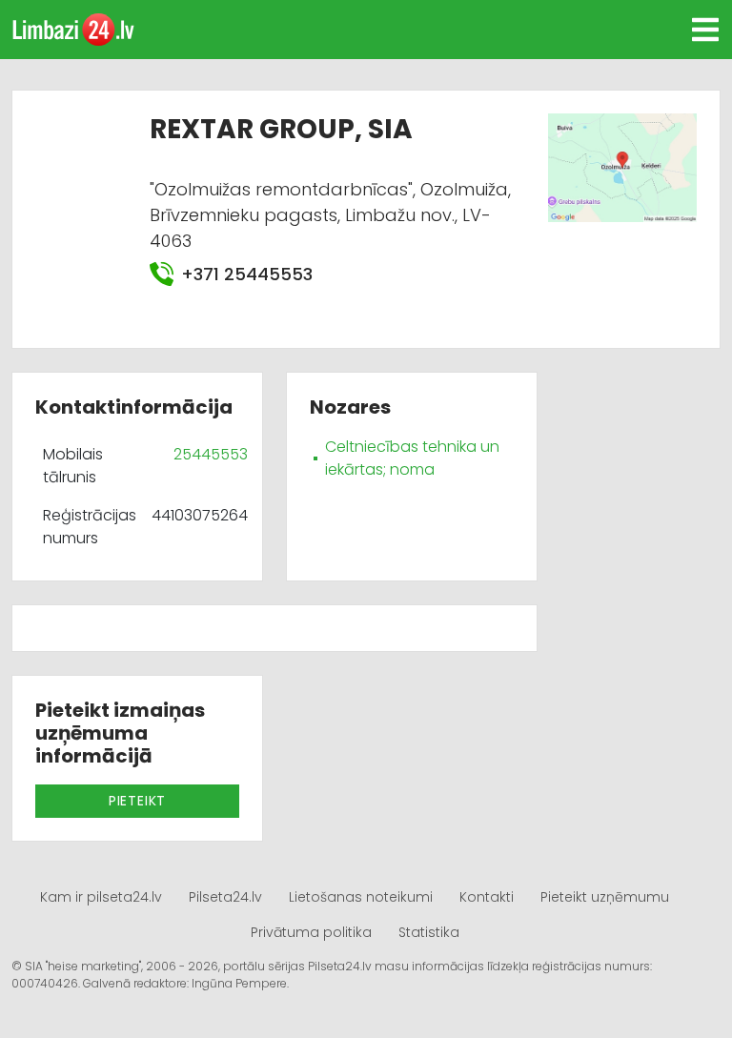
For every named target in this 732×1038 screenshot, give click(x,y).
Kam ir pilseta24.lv (101, 896)
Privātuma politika (311, 932)
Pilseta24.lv (225, 896)
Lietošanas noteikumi (361, 896)
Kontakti (486, 896)
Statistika (428, 932)
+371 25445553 (247, 274)
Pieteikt (137, 800)
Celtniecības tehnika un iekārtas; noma (412, 458)
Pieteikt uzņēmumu (604, 896)
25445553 (210, 454)
